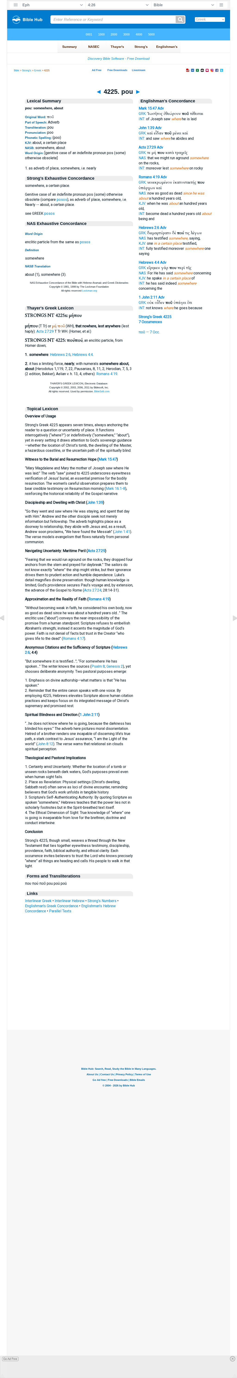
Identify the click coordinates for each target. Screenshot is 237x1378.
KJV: (142, 203)
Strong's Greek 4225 (155, 317)
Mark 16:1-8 (115, 488)
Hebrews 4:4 (82, 354)
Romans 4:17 (73, 638)
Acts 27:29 (45, 331)
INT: (142, 119)
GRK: (142, 113)
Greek (37, 70)
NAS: (143, 158)
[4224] (6, 628)
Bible (16, 70)
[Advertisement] (118, 1001)
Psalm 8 (98, 666)
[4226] (231, 628)
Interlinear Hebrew (69, 901)
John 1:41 (122, 532)
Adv (161, 108)
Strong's (26, 70)
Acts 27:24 (92, 590)
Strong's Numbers (101, 901)
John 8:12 (45, 744)
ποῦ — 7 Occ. (149, 332)
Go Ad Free (10, 1359)
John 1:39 (95, 502)
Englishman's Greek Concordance (51, 906)
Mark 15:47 (108, 459)
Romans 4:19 (106, 374)
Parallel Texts (60, 911)
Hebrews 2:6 (60, 354)
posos (62, 199)
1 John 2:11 (89, 714)
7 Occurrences (150, 322)
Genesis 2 (114, 666)
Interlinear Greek (38, 901)
